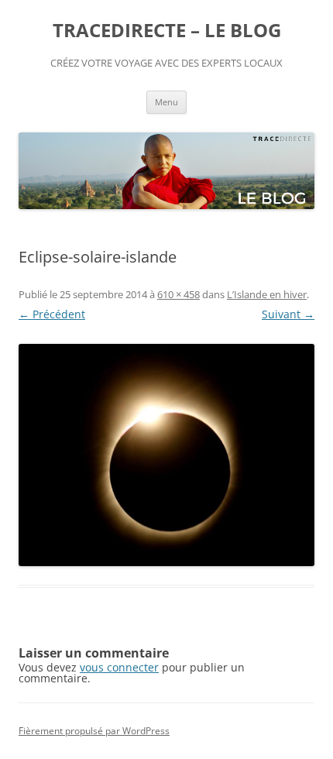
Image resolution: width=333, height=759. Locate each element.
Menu (166, 102)
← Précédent (52, 314)
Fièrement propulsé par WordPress (94, 730)
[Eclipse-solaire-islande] (166, 455)
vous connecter (119, 667)
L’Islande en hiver (267, 294)
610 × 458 (178, 294)
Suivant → (288, 314)
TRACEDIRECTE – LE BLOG (167, 31)
